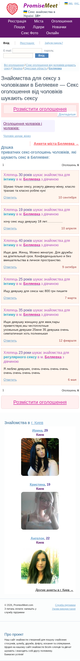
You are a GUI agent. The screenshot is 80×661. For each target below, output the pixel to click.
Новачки (59, 27)
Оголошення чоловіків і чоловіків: (22, 126)
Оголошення (61, 21)
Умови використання (64, 608)
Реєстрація (17, 21)
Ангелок (37, 538)
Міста (38, 21)
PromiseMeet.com (40, 5)
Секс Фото (29, 33)
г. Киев (37, 423)
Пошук (19, 27)
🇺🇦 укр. (68, 3)
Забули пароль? (54, 43)
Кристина (37, 484)
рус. (76, 3)
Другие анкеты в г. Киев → (54, 590)
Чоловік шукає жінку (17, 136)
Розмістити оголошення (40, 109)
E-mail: (7, 50)
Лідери (38, 27)
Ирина (37, 430)
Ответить (10, 197)
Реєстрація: (27, 43)
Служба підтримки (65, 605)
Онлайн (52, 33)
